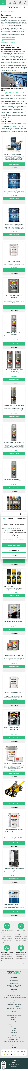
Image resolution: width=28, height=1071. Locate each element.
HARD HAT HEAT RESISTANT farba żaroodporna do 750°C (14, 656)
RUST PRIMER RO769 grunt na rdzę (12, 692)
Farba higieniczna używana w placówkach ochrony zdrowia (14, 998)
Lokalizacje (14, 1019)
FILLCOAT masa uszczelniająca (11, 190)
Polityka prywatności (14, 1025)
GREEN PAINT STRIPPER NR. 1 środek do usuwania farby (14, 728)
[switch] (3, 1068)
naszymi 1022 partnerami (13, 528)
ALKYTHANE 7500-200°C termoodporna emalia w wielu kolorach (14, 260)
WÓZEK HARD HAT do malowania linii (13, 799)
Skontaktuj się (14, 167)
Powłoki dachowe (14, 1001)
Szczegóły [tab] (10, 518)
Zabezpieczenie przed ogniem (14, 1004)
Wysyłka (14, 1021)
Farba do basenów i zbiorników (14, 993)
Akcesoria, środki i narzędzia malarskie (14, 992)
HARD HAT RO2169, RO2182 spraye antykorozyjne (14, 370)
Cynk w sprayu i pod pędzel (8, 42)
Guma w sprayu (6, 40)
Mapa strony (14, 1066)
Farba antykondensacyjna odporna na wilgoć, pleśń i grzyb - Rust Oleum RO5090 (14, 830)
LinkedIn (17, 1047)
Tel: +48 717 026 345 (14, 1039)
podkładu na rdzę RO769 (20, 30)
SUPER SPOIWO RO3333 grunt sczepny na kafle (14, 869)
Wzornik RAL (14, 1032)
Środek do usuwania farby (8, 39)
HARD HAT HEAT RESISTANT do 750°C (10, 92)
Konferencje (14, 1026)
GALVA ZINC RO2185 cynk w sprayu (12, 479)
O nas (14, 1013)
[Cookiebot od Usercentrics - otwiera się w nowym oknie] (19, 514)
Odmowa (14, 555)
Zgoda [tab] (3, 518)
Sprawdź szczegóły (14, 164)
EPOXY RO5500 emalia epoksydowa (12, 763)
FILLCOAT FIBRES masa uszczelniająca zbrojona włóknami (14, 225)
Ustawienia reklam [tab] (21, 518)
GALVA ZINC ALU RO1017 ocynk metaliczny (14, 296)
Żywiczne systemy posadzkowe (14, 1008)
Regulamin (14, 1023)
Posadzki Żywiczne (14, 1006)
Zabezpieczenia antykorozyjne (14, 1002)
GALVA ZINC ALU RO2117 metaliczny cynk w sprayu (14, 443)
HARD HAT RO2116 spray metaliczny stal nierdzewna (14, 406)
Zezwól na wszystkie (14, 545)
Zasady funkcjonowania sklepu (14, 1015)
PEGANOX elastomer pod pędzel (11, 904)
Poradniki (14, 1030)
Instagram (15, 1047)
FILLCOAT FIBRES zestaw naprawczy (12, 154)
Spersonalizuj (13, 550)
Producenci (14, 1017)
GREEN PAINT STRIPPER (15, 126)
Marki (5, 11)
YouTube (12, 1047)
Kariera (14, 1028)
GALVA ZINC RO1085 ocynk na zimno (13, 621)
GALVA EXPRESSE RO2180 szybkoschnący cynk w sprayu (14, 333)
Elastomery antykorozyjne (8, 37)
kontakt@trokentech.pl (14, 1037)
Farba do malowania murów (14, 995)
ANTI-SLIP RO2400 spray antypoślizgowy (14, 586)
